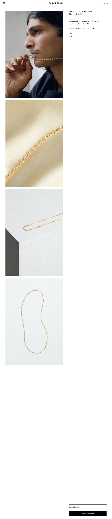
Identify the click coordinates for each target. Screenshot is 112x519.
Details (71, 33)
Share (71, 36)
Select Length (74, 507)
